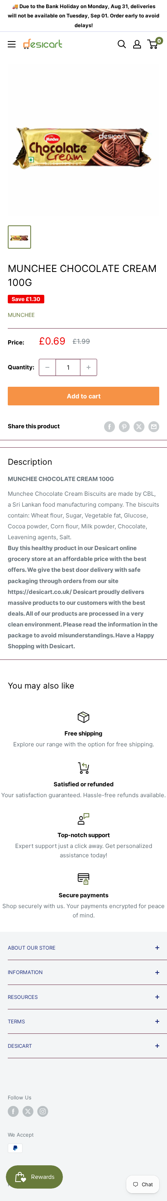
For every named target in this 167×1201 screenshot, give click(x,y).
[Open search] (122, 44)
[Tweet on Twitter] (139, 426)
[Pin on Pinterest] (124, 426)
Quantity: (21, 367)
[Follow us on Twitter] (28, 1111)
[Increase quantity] (88, 367)
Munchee (21, 314)
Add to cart (84, 396)
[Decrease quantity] (47, 367)
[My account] (137, 44)
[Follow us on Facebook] (13, 1111)
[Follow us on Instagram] (42, 1111)
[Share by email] (153, 426)
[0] (153, 44)
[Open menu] (12, 44)
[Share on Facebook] (109, 426)
